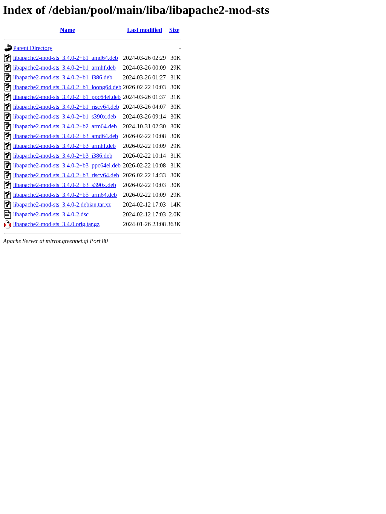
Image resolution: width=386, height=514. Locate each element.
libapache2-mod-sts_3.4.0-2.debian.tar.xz (62, 204)
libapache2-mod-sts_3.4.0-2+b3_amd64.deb (65, 136)
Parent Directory (32, 48)
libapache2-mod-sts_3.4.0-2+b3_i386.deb (62, 155)
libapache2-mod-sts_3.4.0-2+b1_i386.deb (62, 77)
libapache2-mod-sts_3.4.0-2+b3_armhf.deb (64, 146)
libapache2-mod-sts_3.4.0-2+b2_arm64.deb (65, 126)
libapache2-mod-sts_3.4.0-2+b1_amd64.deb (65, 58)
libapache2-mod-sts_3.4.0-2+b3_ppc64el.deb (67, 165)
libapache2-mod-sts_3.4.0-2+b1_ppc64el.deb (67, 97)
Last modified (144, 30)
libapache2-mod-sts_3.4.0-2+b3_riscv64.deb (66, 175)
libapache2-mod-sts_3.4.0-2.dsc (51, 214)
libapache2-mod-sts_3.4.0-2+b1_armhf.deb (64, 67)
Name (67, 30)
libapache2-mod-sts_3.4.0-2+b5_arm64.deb (65, 195)
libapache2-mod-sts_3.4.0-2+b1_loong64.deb (67, 87)
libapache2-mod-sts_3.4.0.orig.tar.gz (56, 224)
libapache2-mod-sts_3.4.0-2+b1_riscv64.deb (66, 106)
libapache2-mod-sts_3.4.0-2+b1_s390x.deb (64, 116)
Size (174, 30)
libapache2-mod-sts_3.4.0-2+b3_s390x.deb (64, 185)
